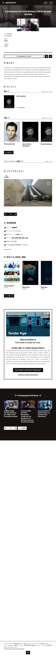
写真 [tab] (6, 176)
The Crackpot (9, 286)
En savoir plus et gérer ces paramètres (14, 648)
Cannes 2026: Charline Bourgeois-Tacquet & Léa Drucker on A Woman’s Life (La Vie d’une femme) (10, 416)
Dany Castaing (46, 144)
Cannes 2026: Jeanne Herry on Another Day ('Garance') (27, 413)
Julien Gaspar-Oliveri (34, 347)
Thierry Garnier (9, 144)
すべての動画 (22, 428)
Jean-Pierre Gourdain (26, 145)
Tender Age (17, 347)
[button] (48, 183)
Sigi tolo (44, 287)
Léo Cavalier (8, 35)
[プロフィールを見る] (51, 3)
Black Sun (26, 287)
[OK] (28, 652)
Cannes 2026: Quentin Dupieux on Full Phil (44, 413)
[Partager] (46, 56)
